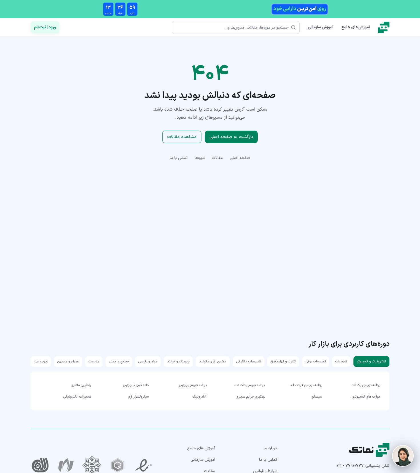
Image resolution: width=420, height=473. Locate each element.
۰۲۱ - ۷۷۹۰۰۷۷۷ (350, 466)
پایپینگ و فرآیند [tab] (178, 361)
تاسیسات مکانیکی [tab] (248, 361)
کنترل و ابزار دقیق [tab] (283, 361)
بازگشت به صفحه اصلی (231, 136)
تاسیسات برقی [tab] (316, 361)
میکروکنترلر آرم (139, 396)
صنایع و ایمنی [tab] (119, 361)
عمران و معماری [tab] (68, 361)
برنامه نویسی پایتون (193, 385)
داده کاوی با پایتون (136, 385)
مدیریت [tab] (94, 361)
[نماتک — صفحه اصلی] (383, 27)
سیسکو (317, 396)
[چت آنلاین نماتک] (403, 456)
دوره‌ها (200, 158)
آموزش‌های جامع (355, 27)
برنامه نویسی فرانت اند (306, 385)
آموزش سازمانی (320, 27)
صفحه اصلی (240, 158)
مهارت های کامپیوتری (366, 396)
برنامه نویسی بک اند (366, 385)
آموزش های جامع (201, 448)
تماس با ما (179, 158)
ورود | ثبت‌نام (45, 27)
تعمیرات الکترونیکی (77, 396)
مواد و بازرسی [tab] (147, 361)
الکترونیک (200, 396)
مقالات (217, 158)
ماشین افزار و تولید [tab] (212, 361)
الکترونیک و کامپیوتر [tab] (371, 361)
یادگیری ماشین (81, 385)
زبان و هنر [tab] (40, 361)
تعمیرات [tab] (341, 361)
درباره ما (270, 448)
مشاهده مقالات (182, 136)
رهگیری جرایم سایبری (250, 396)
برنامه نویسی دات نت (250, 385)
